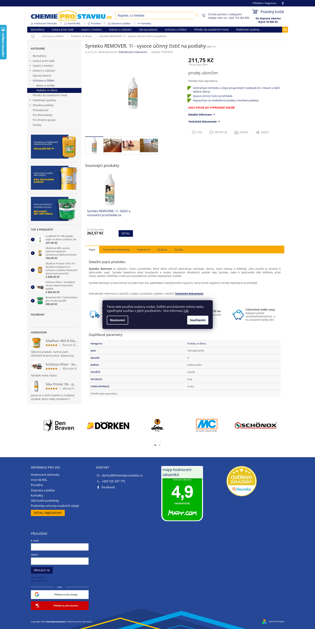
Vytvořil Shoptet (276, 621)
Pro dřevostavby (42, 115)
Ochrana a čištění (43, 80)
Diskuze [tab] (162, 249)
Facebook (108, 487)
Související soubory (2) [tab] (116, 249)
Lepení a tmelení (43, 65)
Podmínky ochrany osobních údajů (55, 506)
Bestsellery (39, 56)
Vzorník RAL (74, 23)
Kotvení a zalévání (44, 70)
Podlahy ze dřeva (46, 90)
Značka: (162, 52)
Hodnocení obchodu (45, 23)
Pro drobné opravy (44, 120)
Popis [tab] (92, 249)
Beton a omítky (45, 85)
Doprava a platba (121, 23)
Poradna (96, 23)
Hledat (197, 15)
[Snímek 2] (159, 445)
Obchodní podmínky (45, 501)
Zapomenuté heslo (40, 580)
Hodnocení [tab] (143, 249)
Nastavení (117, 320)
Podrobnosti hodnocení (133, 52)
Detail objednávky (48, 513)
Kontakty (146, 23)
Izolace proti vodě (43, 61)
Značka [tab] (179, 249)
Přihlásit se (42, 570)
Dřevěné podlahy (43, 105)
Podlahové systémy (44, 100)
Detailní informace (200, 114)
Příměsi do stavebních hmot (50, 95)
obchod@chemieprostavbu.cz (122, 475)
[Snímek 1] (155, 445)
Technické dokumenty (202, 121)
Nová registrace (38, 577)
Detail (126, 233)
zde (186, 311)
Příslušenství (40, 110)
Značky (37, 125)
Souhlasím (198, 320)
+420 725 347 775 (113, 481)
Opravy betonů (42, 75)
